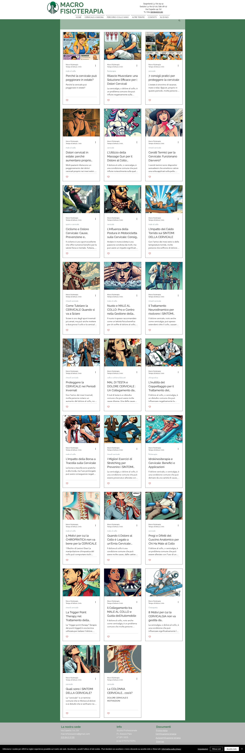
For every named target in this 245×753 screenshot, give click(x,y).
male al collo (71, 71)
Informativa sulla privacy (171, 749)
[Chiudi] (241, 749)
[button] (179, 20)
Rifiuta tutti (216, 749)
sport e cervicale (72, 224)
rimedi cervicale (155, 148)
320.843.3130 (156, 12)
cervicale (152, 71)
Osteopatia (153, 607)
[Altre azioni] (96, 65)
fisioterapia (111, 71)
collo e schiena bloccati (116, 378)
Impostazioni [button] (203, 749)
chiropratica (153, 378)
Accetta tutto (232, 749)
